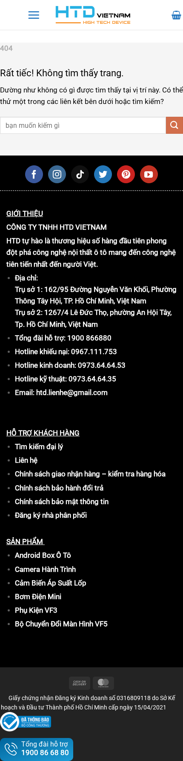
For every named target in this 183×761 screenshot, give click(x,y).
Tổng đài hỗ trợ (45, 748)
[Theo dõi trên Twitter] (103, 174)
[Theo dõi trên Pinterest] (126, 174)
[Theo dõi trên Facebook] (34, 174)
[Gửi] (174, 125)
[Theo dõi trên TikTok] (80, 174)
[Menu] (33, 14)
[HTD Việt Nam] (93, 15)
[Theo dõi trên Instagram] (57, 174)
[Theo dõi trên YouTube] (149, 174)
